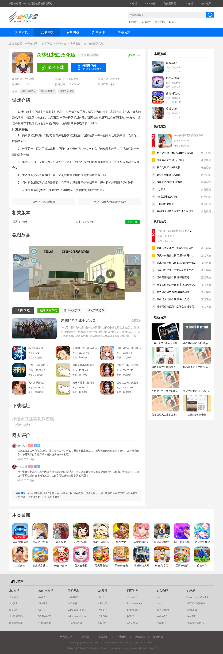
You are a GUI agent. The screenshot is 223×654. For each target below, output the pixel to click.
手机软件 (168, 241)
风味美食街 (121, 565)
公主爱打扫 (49, 201)
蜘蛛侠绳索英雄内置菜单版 (188, 135)
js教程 (130, 616)
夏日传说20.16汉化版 (168, 167)
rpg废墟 (161, 189)
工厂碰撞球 (20, 221)
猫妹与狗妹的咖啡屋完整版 (129, 347)
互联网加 (206, 255)
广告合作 (122, 636)
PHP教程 (132, 21)
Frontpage (133, 609)
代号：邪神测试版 (38, 365)
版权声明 (158, 636)
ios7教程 (72, 603)
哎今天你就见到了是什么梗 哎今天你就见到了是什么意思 (187, 306)
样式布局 (102, 616)
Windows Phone (77, 609)
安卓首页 (21, 32)
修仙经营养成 (48, 91)
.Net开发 (43, 603)
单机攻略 (206, 248)
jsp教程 (191, 590)
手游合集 (124, 32)
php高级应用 (16, 622)
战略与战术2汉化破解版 (170, 182)
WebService (45, 622)
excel (160, 603)
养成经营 (75, 43)
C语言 (41, 609)
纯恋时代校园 (40, 542)
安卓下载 (47, 43)
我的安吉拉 (80, 565)
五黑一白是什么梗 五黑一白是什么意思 (178, 255)
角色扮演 (185, 146)
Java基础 (191, 616)
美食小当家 (60, 565)
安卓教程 (73, 597)
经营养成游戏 (66, 91)
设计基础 (132, 597)
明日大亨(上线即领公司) (114, 201)
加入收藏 (206, 3)
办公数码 (162, 590)
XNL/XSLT (133, 622)
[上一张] (44, 274)
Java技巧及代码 (195, 622)
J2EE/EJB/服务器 (195, 603)
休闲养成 (206, 160)
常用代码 (102, 603)
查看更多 (136, 320)
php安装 (13, 609)
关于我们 (85, 636)
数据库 (172, 21)
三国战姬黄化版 (165, 204)
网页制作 (132, 590)
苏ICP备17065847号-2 (141, 642)
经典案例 (102, 609)
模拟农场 (121, 542)
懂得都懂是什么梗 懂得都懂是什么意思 (178, 277)
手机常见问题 (75, 622)
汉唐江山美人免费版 (128, 382)
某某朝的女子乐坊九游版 (84, 347)
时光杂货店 (161, 565)
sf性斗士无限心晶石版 (169, 174)
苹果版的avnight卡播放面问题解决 (176, 230)
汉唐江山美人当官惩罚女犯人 (129, 365)
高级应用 (102, 622)
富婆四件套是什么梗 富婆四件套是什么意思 (180, 284)
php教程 (14, 590)
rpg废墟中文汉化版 (167, 196)
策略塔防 (206, 182)
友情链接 (140, 636)
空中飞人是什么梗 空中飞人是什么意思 (178, 299)
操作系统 (160, 21)
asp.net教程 (45, 590)
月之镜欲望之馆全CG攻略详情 (173, 292)
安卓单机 (47, 32)
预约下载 (55, 67)
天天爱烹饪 (101, 565)
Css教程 (146, 21)
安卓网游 (73, 32)
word (159, 597)
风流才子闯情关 (36, 382)
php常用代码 (16, 616)
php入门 (13, 597)
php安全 (13, 603)
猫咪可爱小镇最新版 (83, 382)
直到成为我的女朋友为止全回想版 (175, 211)
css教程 (102, 590)
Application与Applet (197, 597)
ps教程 (133, 3)
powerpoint (163, 609)
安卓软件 (98, 32)
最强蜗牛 (60, 542)
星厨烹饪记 (182, 565)
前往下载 (132, 221)
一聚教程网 (31, 43)
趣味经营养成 (29, 91)
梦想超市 (20, 565)
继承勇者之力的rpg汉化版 (171, 160)
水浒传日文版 (35, 347)
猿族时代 (202, 565)
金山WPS (162, 616)
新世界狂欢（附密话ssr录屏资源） (175, 152)
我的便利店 (80, 542)
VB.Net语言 (44, 616)
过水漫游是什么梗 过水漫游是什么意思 (178, 262)
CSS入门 (102, 597)
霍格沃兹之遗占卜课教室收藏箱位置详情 (179, 248)
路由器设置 (170, 3)
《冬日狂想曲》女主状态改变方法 (175, 270)
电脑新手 (162, 622)
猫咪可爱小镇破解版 (83, 365)
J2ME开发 (192, 609)
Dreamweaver (135, 603)
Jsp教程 (188, 3)
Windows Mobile (77, 616)
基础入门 (43, 597)
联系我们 (104, 636)
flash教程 (150, 3)
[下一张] (109, 274)
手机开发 (73, 590)
